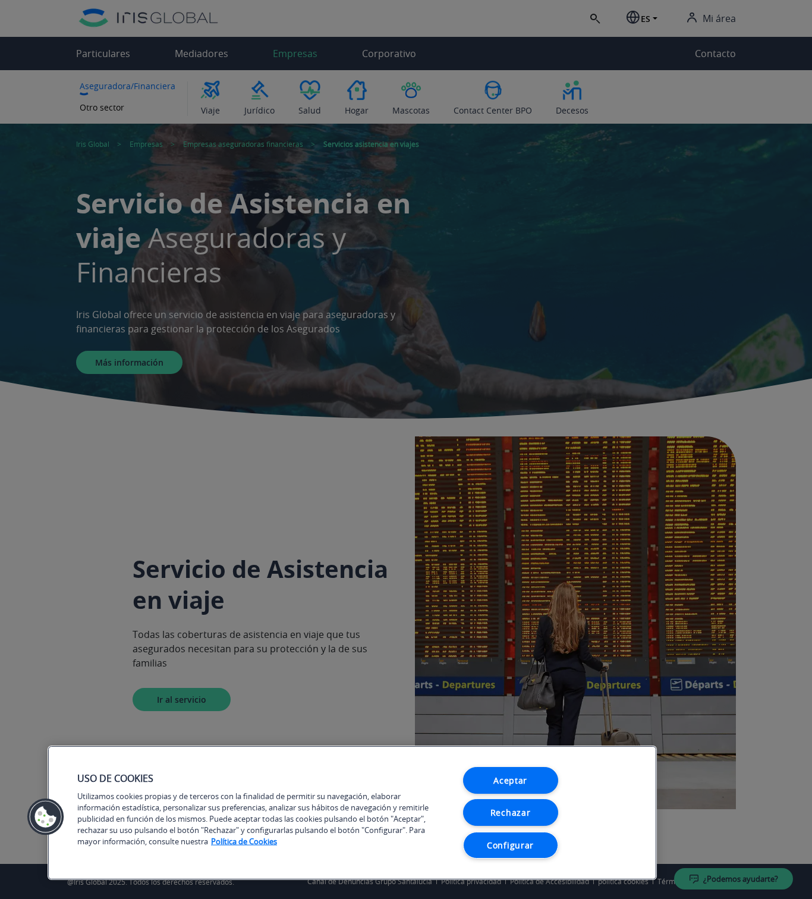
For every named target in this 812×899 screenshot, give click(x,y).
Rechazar (510, 812)
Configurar (510, 845)
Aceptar (510, 780)
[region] (352, 813)
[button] (46, 817)
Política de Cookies (244, 842)
